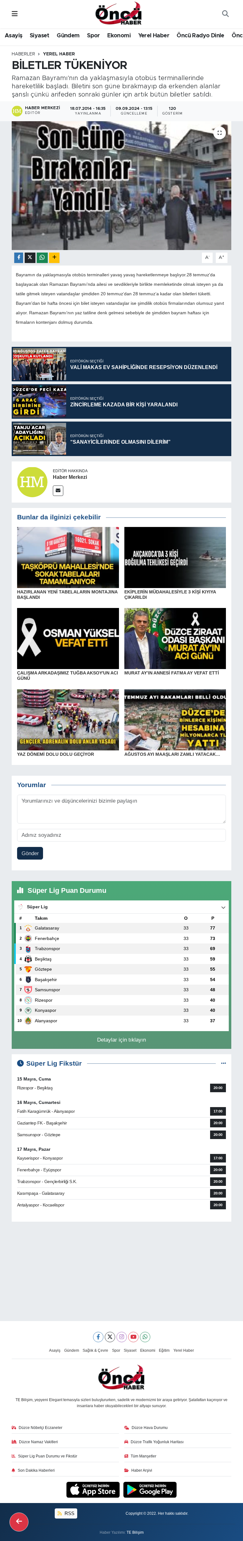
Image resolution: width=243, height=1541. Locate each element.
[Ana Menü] (15, 14)
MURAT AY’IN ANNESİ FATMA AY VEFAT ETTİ (171, 672)
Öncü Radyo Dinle (200, 36)
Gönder (30, 853)
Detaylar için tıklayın (121, 1040)
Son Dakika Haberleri (36, 1470)
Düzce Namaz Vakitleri (38, 1442)
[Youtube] (133, 1337)
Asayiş (13, 36)
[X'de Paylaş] (30, 258)
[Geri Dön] (18, 1522)
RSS (68, 1513)
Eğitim (164, 1350)
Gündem (68, 36)
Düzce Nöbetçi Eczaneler (40, 1427)
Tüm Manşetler (143, 1456)
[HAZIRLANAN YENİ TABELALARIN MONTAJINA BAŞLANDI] (68, 557)
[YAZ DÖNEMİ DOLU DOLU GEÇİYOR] (68, 719)
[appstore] (93, 1489)
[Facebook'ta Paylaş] (18, 258)
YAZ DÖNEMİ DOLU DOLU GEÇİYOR (55, 754)
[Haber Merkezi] (32, 481)
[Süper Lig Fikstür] (223, 1063)
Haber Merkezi (70, 477)
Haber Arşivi (141, 1470)
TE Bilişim (135, 1532)
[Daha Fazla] (54, 258)
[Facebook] (98, 1337)
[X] (110, 1337)
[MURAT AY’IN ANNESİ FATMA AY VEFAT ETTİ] (175, 638)
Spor (93, 36)
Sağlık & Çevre (95, 1350)
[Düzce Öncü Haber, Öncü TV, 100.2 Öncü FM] (118, 14)
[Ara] (225, 14)
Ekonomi (119, 36)
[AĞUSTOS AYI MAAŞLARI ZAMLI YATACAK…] (175, 719)
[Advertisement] (122, 1271)
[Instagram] (121, 1337)
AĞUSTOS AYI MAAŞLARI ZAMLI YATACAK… (172, 754)
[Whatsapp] (145, 1337)
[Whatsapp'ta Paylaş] (42, 258)
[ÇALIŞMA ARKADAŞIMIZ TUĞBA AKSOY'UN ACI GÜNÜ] (68, 638)
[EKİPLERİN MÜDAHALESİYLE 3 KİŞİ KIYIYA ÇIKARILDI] (175, 557)
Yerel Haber (153, 36)
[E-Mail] (58, 490)
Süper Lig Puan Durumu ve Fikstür (47, 1456)
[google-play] (150, 1489)
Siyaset (39, 36)
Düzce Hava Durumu (150, 1427)
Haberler (23, 54)
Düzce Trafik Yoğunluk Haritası (157, 1442)
